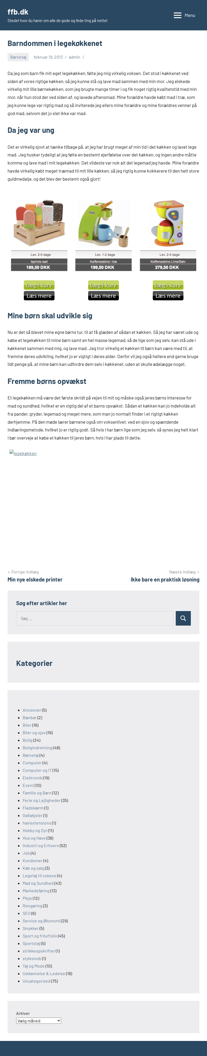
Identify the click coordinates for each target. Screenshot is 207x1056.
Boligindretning (37, 747)
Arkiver (23, 1013)
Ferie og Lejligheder (42, 800)
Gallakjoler (33, 815)
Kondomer (33, 860)
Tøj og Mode (34, 965)
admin (74, 56)
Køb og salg (33, 868)
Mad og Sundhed (38, 883)
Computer (32, 762)
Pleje (27, 898)
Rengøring (32, 905)
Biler (27, 724)
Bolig (27, 740)
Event (28, 785)
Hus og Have (34, 837)
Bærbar (30, 717)
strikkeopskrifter (39, 950)
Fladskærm (33, 807)
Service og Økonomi (41, 920)
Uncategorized (36, 980)
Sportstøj (31, 943)
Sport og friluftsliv (40, 935)
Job (26, 852)
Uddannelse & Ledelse (44, 973)
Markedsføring (36, 890)
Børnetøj (18, 56)
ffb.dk (18, 11)
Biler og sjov (34, 732)
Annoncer (32, 709)
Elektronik (32, 777)
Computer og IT (37, 770)
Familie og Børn (37, 792)
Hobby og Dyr (35, 830)
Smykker (31, 928)
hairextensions (37, 822)
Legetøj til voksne (39, 875)
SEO (26, 913)
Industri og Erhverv (41, 845)
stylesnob (32, 958)
